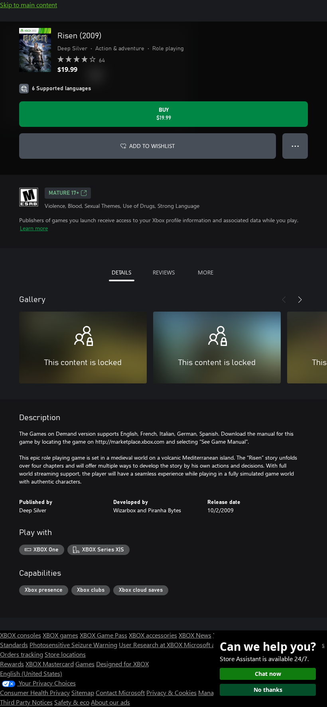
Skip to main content (28, 4)
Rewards (12, 664)
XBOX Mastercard (50, 664)
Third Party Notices (26, 702)
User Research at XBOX (151, 644)
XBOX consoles (20, 635)
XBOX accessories (153, 635)
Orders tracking (21, 654)
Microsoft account (208, 644)
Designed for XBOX (122, 664)
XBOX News (195, 635)
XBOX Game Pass (103, 635)
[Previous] (284, 299)
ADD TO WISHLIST (152, 146)
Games (85, 664)
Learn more (34, 228)
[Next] (300, 299)
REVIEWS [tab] (164, 272)
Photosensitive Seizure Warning (73, 644)
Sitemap (82, 692)
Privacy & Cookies (171, 692)
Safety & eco (71, 702)
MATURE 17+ (64, 193)
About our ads (110, 702)
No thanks (268, 689)
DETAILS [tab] (121, 272)
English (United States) (31, 673)
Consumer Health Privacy (35, 692)
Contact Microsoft (120, 692)
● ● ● (295, 146)
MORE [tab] (205, 272)
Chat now (268, 673)
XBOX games (60, 635)
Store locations (65, 654)
